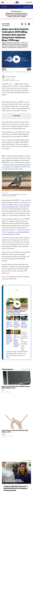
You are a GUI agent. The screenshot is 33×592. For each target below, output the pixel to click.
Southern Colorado (6, 24)
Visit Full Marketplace (26, 369)
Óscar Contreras (11, 76)
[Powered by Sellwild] (29, 460)
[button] (9, 322)
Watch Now (28, 2)
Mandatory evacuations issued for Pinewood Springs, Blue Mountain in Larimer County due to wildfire (16, 15)
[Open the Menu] (2, 2)
